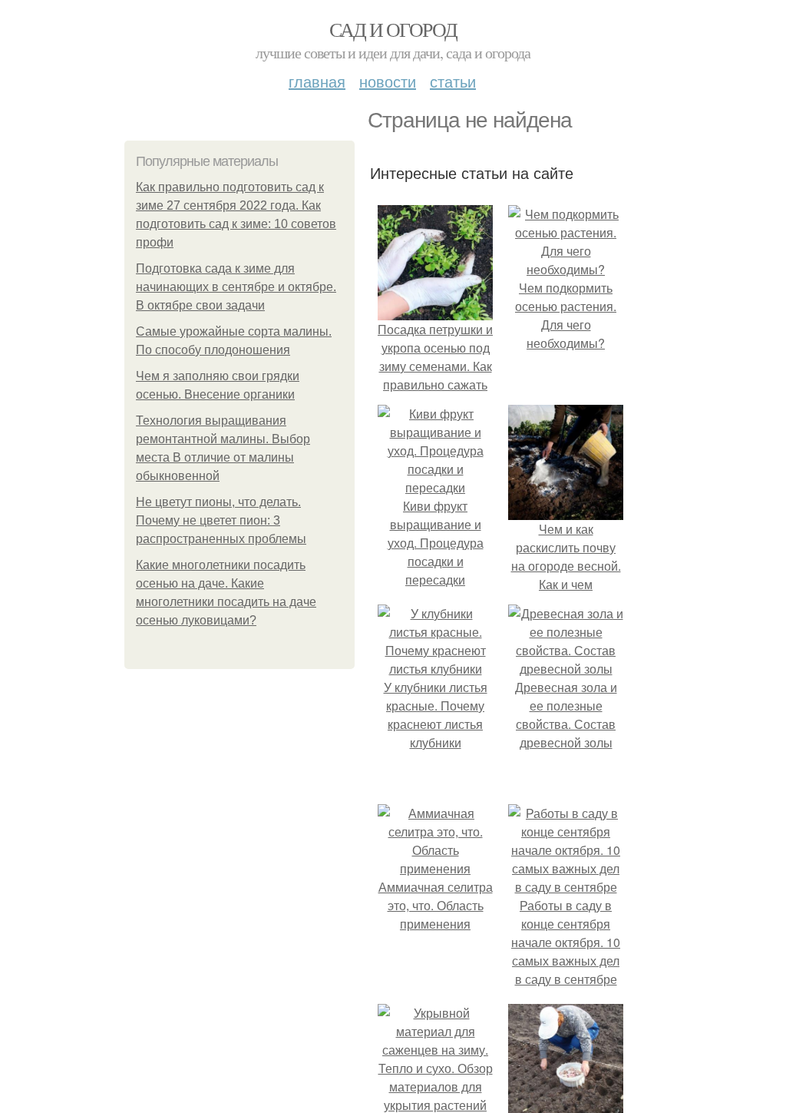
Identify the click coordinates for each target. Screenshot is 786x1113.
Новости (387, 81)
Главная (317, 81)
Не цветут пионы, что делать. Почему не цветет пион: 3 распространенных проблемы (221, 520)
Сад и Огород (393, 29)
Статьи (453, 81)
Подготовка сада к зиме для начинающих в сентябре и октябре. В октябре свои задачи (236, 287)
